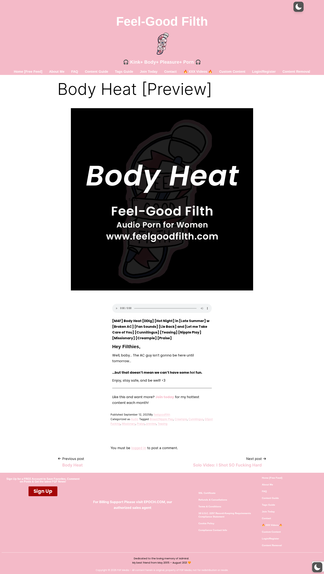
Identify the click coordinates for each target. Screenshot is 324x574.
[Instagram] (145, 519)
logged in (138, 448)
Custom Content (232, 71)
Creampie (181, 419)
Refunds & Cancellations (212, 499)
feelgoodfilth (162, 414)
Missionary (128, 423)
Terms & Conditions (209, 506)
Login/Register (264, 71)
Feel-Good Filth (162, 21)
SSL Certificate (206, 493)
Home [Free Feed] (28, 71)
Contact (170, 71)
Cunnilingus (195, 419)
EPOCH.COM (154, 502)
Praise (141, 423)
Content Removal (296, 71)
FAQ (74, 71)
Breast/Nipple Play (161, 419)
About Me (56, 71)
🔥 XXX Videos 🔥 (197, 71)
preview (151, 423)
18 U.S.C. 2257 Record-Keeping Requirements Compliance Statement (224, 515)
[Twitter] (131, 519)
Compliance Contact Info (212, 530)
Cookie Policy (206, 523)
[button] (298, 7)
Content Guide (96, 71)
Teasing (162, 423)
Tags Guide (124, 71)
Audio (134, 419)
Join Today (148, 71)
